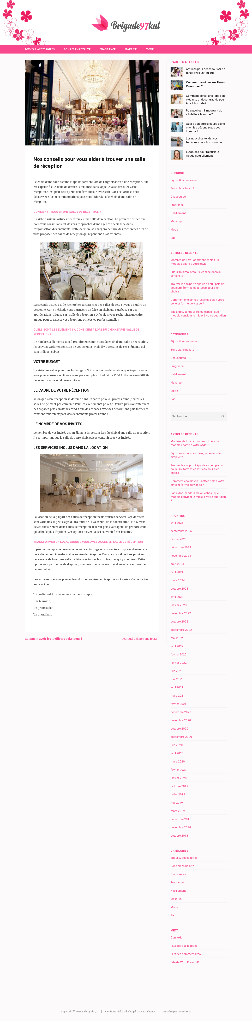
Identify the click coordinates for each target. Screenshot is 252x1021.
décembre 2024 (181, 547)
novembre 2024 (181, 555)
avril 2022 (177, 646)
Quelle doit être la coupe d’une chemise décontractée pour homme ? (205, 127)
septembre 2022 (181, 629)
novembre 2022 (181, 613)
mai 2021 (177, 679)
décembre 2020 (181, 712)
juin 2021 (177, 671)
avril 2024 (177, 572)
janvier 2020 (179, 778)
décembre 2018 (181, 819)
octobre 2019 (179, 786)
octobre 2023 (179, 588)
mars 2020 (178, 761)
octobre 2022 (179, 621)
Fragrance (108, 49)
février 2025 (179, 539)
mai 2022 (177, 638)
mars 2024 (178, 580)
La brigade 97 (89, 1011)
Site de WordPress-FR (185, 962)
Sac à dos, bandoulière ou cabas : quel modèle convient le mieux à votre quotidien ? (198, 315)
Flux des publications (184, 945)
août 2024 (177, 564)
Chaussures (178, 196)
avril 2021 (177, 687)
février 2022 (179, 654)
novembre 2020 (181, 720)
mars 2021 (178, 695)
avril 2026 (177, 522)
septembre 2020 (181, 736)
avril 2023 (177, 596)
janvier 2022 (179, 662)
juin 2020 (177, 745)
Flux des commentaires (186, 954)
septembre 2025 (181, 531)
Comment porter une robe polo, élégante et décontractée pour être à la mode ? (206, 99)
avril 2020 (177, 753)
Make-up (131, 49)
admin (65, 139)
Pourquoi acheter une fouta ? (140, 638)
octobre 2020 (179, 728)
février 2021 (179, 704)
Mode (174, 229)
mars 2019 (178, 811)
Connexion (177, 937)
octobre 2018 (179, 835)
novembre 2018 (181, 827)
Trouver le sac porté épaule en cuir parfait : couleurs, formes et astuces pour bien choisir (198, 287)
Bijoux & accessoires (40, 49)
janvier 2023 (179, 605)
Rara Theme (148, 1011)
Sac (173, 237)
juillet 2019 (178, 794)
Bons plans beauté (77, 49)
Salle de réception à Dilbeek (87, 314)
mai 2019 (177, 802)
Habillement (178, 213)
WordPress (185, 1011)
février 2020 (179, 769)
